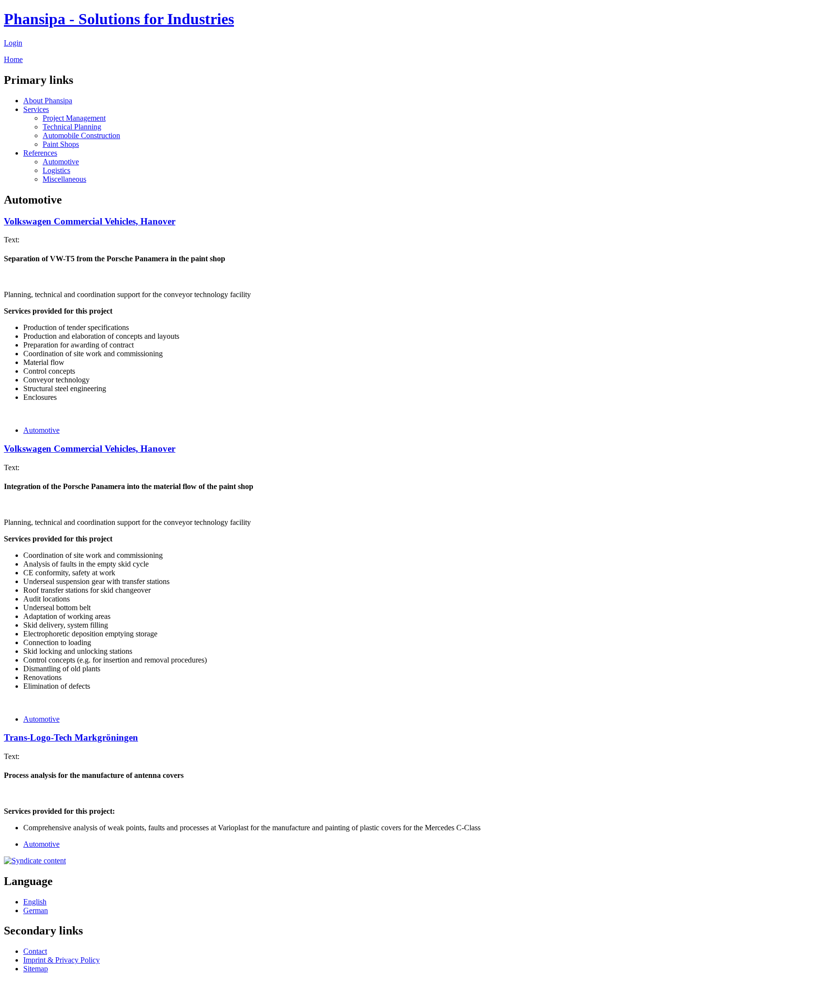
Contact (35, 951)
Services (36, 109)
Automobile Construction (81, 135)
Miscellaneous (64, 179)
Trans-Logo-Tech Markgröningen (71, 737)
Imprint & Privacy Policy (61, 960)
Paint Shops (61, 144)
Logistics (56, 170)
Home (13, 59)
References (40, 153)
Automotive (61, 162)
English (34, 902)
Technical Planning (72, 127)
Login (13, 43)
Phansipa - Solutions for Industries (119, 19)
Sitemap (35, 969)
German (35, 910)
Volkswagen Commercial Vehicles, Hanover (89, 221)
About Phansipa (47, 100)
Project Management (74, 118)
